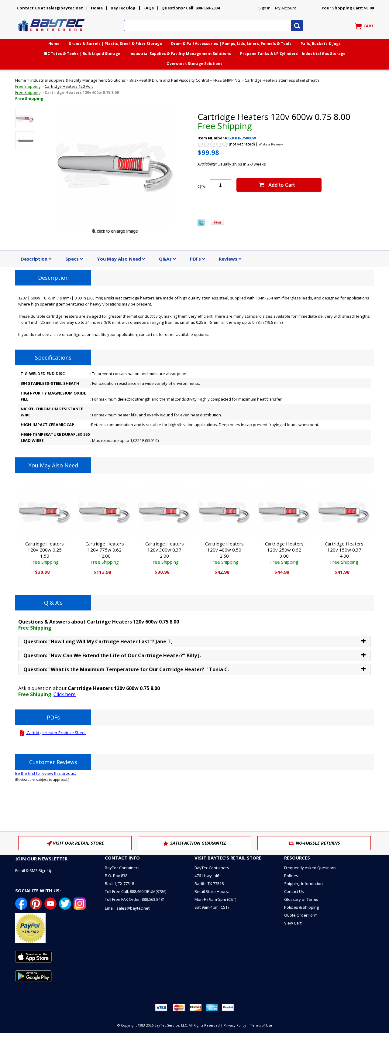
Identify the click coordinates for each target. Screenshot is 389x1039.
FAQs (148, 8)
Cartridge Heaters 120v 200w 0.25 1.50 (44, 553)
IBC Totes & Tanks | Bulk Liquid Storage (82, 53)
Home (97, 8)
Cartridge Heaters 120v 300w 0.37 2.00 (164, 553)
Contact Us (294, 891)
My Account (285, 8)
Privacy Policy (235, 1025)
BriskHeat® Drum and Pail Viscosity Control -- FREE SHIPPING (184, 80)
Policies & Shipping (301, 907)
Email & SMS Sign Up (34, 870)
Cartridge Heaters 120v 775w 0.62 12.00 (104, 553)
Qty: (202, 186)
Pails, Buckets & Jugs (321, 43)
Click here (64, 694)
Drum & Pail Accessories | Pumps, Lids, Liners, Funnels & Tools (231, 43)
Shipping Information (303, 883)
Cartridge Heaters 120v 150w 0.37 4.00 (344, 553)
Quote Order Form (301, 915)
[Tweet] (201, 224)
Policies (291, 875)
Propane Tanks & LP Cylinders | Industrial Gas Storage (293, 53)
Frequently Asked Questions (310, 867)
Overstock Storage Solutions (194, 63)
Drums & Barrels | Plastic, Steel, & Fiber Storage (115, 43)
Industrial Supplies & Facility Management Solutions (180, 53)
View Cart (292, 923)
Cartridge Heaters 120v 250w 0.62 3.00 (284, 553)
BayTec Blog (123, 8)
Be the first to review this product (45, 773)
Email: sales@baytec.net (127, 908)
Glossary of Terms (301, 899)
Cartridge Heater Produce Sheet (56, 732)
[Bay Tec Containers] (51, 33)
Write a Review (271, 144)
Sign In (264, 8)
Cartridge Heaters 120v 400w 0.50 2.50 (224, 553)
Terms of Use (261, 1025)
